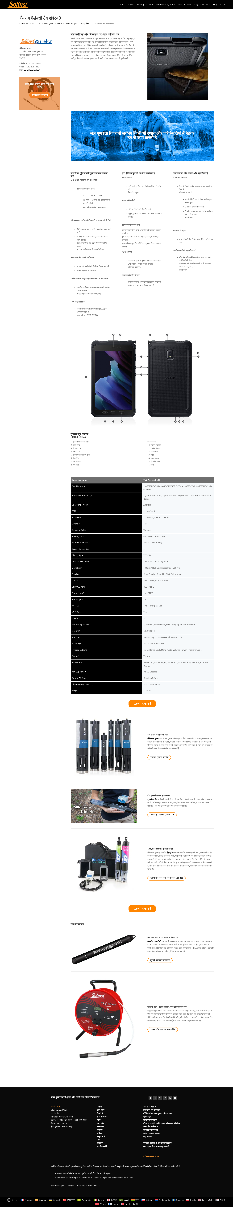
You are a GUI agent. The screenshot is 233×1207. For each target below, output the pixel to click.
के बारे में (122, 4)
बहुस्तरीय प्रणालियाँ (150, 1120)
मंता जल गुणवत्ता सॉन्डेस (159, 757)
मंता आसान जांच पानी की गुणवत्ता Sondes (166, 877)
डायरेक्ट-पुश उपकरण (150, 1130)
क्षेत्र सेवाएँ (140, 4)
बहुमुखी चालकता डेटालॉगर (160, 960)
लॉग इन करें (204, 4)
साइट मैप (100, 1143)
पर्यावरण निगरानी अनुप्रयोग (164, 4)
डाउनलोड (100, 1123)
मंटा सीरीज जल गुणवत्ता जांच (157, 734)
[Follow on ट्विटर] (170, 1098)
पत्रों (98, 1120)
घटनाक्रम (187, 4)
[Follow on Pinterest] (160, 1098)
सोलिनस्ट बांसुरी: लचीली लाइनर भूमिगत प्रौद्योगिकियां (161, 1123)
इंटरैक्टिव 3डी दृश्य (40, 95)
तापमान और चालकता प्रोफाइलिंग (162, 1029)
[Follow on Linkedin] (150, 1098)
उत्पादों (148, 4)
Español (101, 1136)
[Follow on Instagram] (165, 1098)
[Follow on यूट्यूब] (175, 1098)
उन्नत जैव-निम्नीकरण (150, 1126)
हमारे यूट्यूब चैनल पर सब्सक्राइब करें (156, 1146)
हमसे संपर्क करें (102, 1116)
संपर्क (180, 4)
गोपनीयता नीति (102, 1146)
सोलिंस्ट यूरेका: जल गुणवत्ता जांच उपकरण (157, 1113)
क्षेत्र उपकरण (147, 1136)
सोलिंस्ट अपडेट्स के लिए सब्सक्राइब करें (157, 1143)
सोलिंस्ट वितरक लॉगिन (151, 1156)
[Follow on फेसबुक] (155, 1098)
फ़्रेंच (98, 1139)
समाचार (99, 1130)
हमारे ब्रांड (131, 4)
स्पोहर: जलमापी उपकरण (151, 1133)
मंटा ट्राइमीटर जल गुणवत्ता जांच (159, 795)
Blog (196, 4)
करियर (99, 1133)
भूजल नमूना (147, 1116)
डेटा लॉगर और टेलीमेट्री (151, 1110)
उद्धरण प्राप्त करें (142, 704)
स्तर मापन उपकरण (149, 1106)
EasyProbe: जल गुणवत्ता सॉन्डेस (160, 848)
